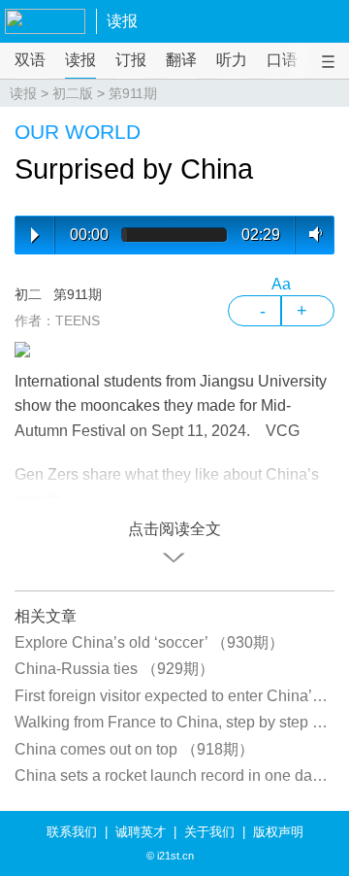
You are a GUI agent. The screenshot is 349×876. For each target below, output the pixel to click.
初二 (28, 294)
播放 (35, 235)
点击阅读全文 (174, 529)
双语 (30, 59)
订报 (130, 59)
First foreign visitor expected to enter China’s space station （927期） (174, 696)
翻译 (181, 59)
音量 (311, 234)
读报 (122, 21)
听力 (231, 59)
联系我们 (72, 832)
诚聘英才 (140, 832)
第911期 (133, 93)
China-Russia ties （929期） (114, 668)
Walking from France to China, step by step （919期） (174, 722)
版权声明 (278, 832)
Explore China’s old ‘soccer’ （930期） (149, 642)
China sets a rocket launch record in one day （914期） (174, 775)
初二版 (72, 93)
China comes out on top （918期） (134, 749)
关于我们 (209, 832)
